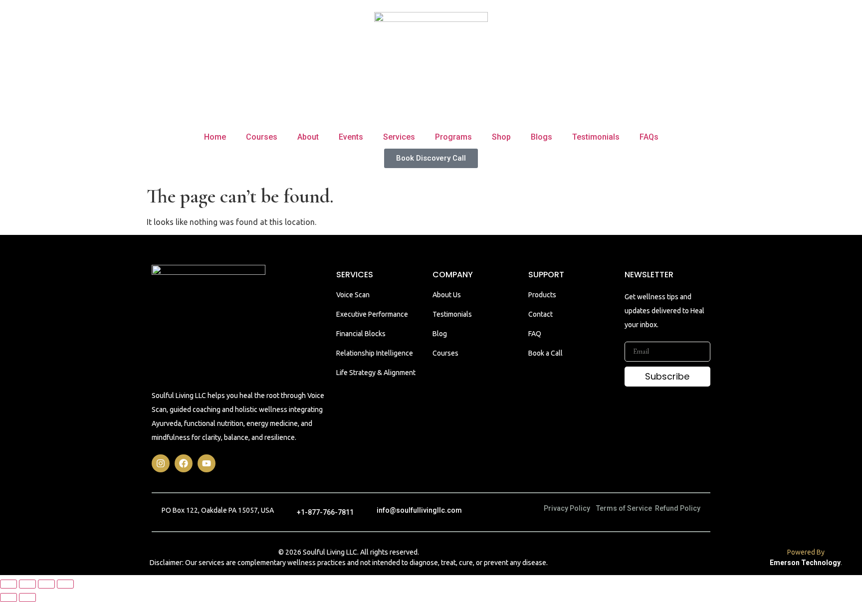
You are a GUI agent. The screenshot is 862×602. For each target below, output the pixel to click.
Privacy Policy (567, 508)
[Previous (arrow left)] (8, 597)
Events (351, 137)
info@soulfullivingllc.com (419, 510)
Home (215, 137)
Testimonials (596, 137)
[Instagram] (161, 463)
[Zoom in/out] (8, 584)
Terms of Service (624, 508)
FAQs (649, 137)
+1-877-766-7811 (325, 512)
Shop (501, 137)
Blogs (541, 137)
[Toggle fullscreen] (27, 584)
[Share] (46, 584)
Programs (453, 137)
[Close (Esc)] (65, 584)
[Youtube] (207, 463)
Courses (261, 137)
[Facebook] (184, 463)
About (308, 137)
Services (399, 137)
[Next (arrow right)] (27, 597)
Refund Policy (677, 508)
